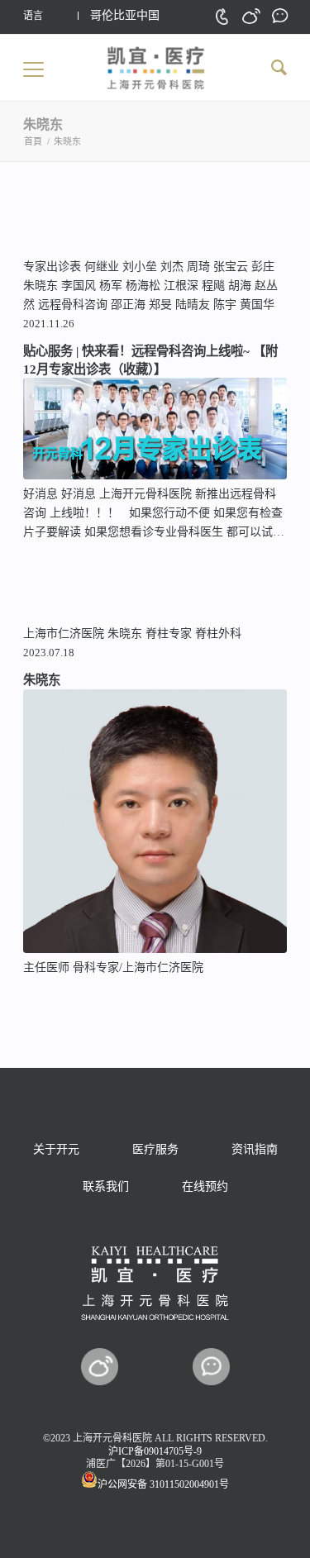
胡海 (239, 285)
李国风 (78, 285)
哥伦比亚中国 (125, 15)
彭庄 (262, 266)
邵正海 (128, 304)
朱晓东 (40, 285)
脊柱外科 (218, 633)
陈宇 (224, 304)
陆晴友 (192, 304)
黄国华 (257, 304)
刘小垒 (139, 266)
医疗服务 (155, 1149)
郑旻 (160, 304)
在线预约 (205, 1186)
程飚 (213, 285)
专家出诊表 (52, 266)
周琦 (198, 266)
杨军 (110, 285)
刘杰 (172, 266)
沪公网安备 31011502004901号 (163, 1484)
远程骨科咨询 (72, 304)
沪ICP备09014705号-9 (155, 1451)
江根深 (181, 285)
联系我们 (106, 1186)
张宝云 (230, 266)
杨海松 (143, 285)
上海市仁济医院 (63, 633)
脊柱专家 (168, 633)
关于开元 (56, 1149)
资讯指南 (254, 1149)
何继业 (101, 266)
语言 (33, 15)
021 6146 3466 (221, 16)
